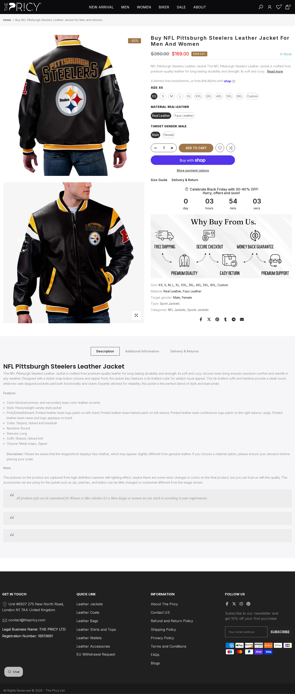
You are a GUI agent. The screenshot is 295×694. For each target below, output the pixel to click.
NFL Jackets (177, 310)
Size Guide (159, 180)
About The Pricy (164, 604)
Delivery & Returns (184, 351)
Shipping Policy (163, 629)
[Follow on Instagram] (241, 603)
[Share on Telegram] (234, 319)
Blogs (155, 663)
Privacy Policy (162, 638)
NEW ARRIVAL (101, 7)
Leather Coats (87, 612)
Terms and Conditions (168, 646)
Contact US (160, 612)
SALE (181, 7)
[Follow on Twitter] (234, 603)
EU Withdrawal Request (95, 654)
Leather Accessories (93, 646)
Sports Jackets (198, 310)
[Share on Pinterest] (217, 319)
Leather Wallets (89, 638)
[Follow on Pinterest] (248, 603)
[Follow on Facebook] (227, 603)
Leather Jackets (89, 604)
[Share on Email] (242, 319)
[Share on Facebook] (201, 319)
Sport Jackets (170, 304)
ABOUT (199, 7)
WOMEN (144, 7)
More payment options (193, 170)
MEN (125, 7)
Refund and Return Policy (172, 621)
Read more (275, 71)
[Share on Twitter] (209, 319)
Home (7, 20)
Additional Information (142, 351)
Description (105, 351)
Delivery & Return (185, 180)
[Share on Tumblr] (225, 319)
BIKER (164, 7)
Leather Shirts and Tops (96, 629)
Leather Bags (87, 621)
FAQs (155, 655)
